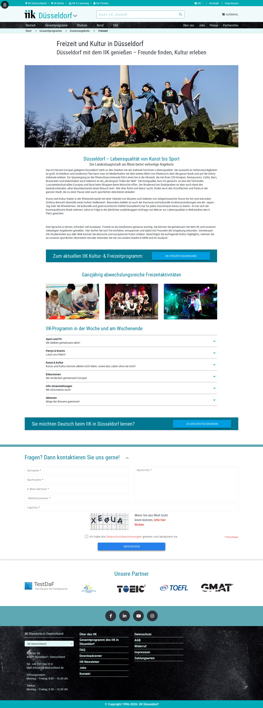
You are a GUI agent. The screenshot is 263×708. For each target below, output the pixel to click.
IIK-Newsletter (89, 662)
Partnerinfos (230, 25)
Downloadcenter (91, 656)
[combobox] (49, 644)
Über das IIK (88, 634)
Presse (214, 25)
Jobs (202, 25)
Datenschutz (143, 634)
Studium (82, 25)
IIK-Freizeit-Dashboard (181, 256)
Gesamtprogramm (56, 25)
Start (29, 31)
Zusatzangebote (80, 31)
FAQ (115, 25)
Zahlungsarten (144, 658)
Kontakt (85, 674)
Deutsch (31, 25)
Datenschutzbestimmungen (124, 536)
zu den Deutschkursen (202, 424)
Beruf (100, 25)
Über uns (188, 25)
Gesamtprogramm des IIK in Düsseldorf (99, 642)
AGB (137, 640)
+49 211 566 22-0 (42, 664)
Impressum (142, 652)
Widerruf (140, 646)
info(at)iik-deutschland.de (48, 667)
